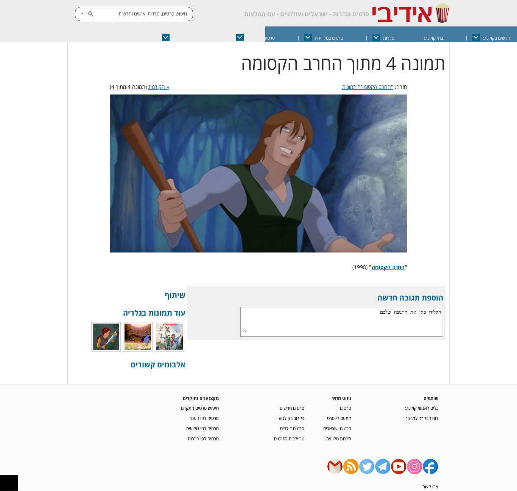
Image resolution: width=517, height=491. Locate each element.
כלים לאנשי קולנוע (421, 408)
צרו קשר (430, 486)
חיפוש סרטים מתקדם (200, 408)
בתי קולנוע (433, 38)
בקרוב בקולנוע (291, 418)
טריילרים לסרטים (289, 438)
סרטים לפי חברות (203, 438)
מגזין (128, 38)
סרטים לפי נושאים (202, 428)
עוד (90, 38)
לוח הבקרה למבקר (421, 418)
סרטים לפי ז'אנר (204, 418)
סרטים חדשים (292, 408)
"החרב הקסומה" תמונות (367, 86)
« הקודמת (158, 86)
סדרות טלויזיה (338, 438)
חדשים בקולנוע (496, 38)
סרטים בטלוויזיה (329, 38)
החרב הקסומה (388, 267)
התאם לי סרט (339, 418)
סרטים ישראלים (261, 38)
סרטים (345, 408)
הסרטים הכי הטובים (190, 38)
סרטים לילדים (292, 428)
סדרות (388, 38)
